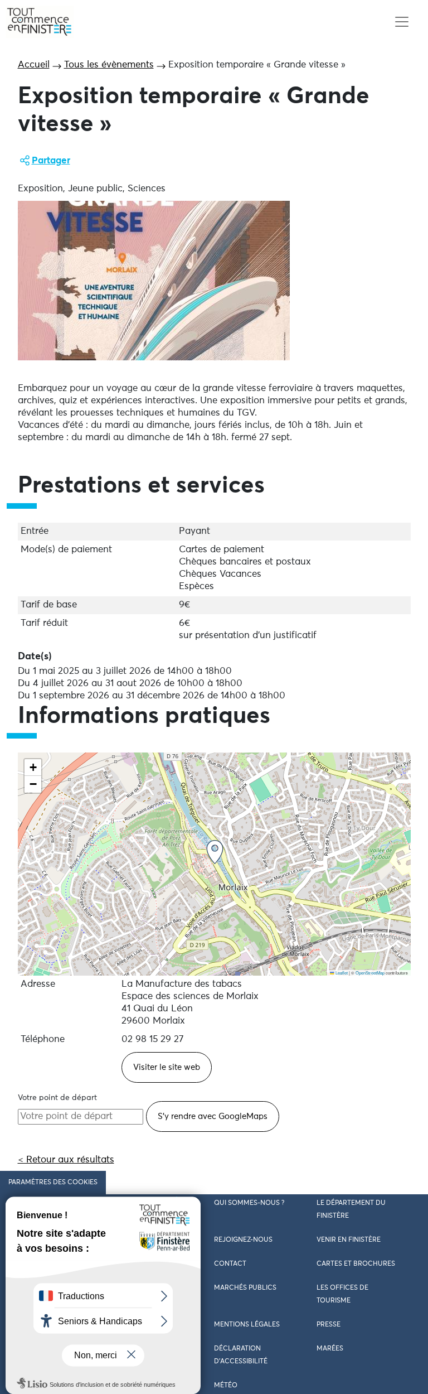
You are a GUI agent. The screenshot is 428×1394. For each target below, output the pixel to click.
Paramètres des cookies (53, 1182)
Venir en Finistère (349, 1240)
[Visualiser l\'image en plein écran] (154, 280)
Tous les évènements (109, 65)
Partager (51, 161)
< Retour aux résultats (66, 1160)
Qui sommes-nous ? (249, 1203)
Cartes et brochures (356, 1264)
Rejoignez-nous (243, 1240)
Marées (330, 1348)
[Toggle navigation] (401, 22)
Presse (329, 1324)
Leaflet (341, 972)
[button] (214, 852)
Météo (225, 1385)
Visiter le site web (166, 1067)
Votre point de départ (57, 1098)
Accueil (34, 65)
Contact (230, 1264)
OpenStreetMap (370, 972)
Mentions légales (247, 1324)
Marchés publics (245, 1288)
